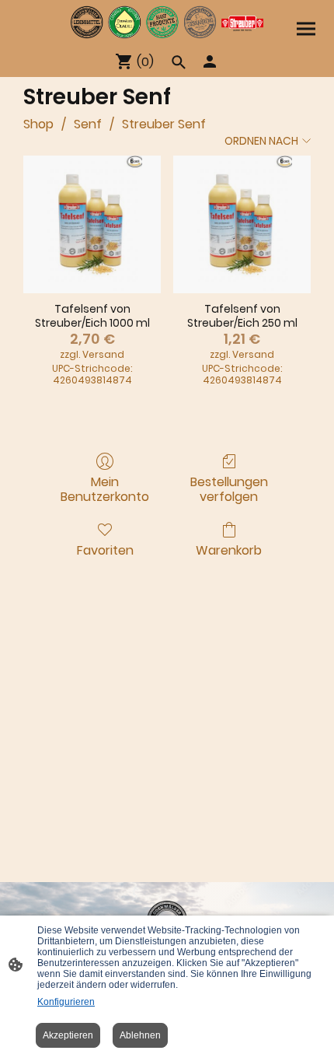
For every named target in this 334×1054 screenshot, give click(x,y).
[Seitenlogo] (167, 22)
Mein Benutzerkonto (105, 488)
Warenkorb (229, 549)
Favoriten (105, 549)
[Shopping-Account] (209, 61)
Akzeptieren (68, 1035)
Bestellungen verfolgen (229, 488)
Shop (38, 124)
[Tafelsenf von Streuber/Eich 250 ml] (242, 224)
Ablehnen (140, 1035)
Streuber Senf (164, 124)
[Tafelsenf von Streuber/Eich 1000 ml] (92, 224)
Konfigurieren (66, 1001)
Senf (88, 124)
